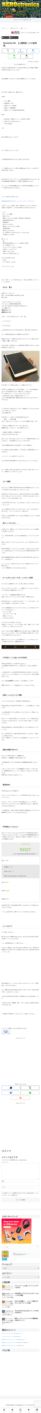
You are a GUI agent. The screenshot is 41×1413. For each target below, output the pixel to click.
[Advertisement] (20, 1060)
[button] (27, 56)
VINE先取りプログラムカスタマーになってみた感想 (11, 1339)
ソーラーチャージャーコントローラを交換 (9, 1333)
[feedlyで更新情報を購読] (30, 1093)
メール (3, 1187)
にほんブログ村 (6, 1033)
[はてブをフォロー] (11, 1093)
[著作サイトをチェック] (11, 1088)
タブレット (15, 37)
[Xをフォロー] (30, 1088)
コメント (5, 1162)
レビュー (6, 37)
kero (18, 1333)
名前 (3, 1181)
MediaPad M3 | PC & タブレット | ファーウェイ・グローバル (18, 201)
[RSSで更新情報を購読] (20, 1098)
